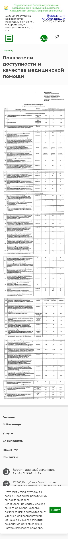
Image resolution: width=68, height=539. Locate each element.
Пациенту (10, 449)
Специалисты (13, 440)
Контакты (10, 457)
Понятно (56, 510)
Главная (9, 417)
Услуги (8, 433)
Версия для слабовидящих (53, 17)
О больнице (12, 424)
